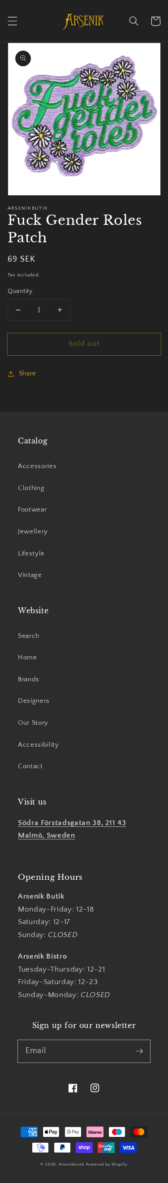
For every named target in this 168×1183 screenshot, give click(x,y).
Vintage (30, 575)
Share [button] (27, 373)
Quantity (20, 291)
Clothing (31, 488)
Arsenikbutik (71, 1164)
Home (27, 657)
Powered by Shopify (107, 1164)
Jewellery (33, 531)
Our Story (33, 723)
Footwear (32, 509)
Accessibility (38, 745)
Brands (28, 679)
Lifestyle (31, 553)
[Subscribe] (139, 1051)
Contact (30, 766)
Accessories (37, 466)
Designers (34, 701)
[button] (12, 21)
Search (28, 636)
